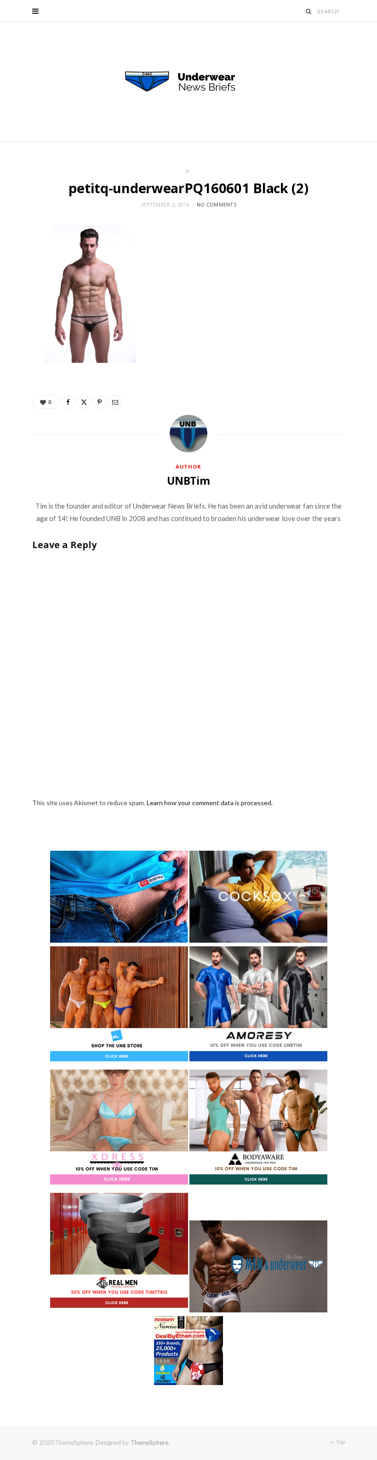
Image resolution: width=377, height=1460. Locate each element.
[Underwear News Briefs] (188, 81)
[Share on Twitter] (84, 402)
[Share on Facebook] (68, 402)
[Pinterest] (99, 402)
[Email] (115, 402)
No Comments (216, 204)
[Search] (309, 11)
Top (340, 1441)
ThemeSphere (149, 1442)
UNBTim (188, 480)
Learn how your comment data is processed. (210, 803)
